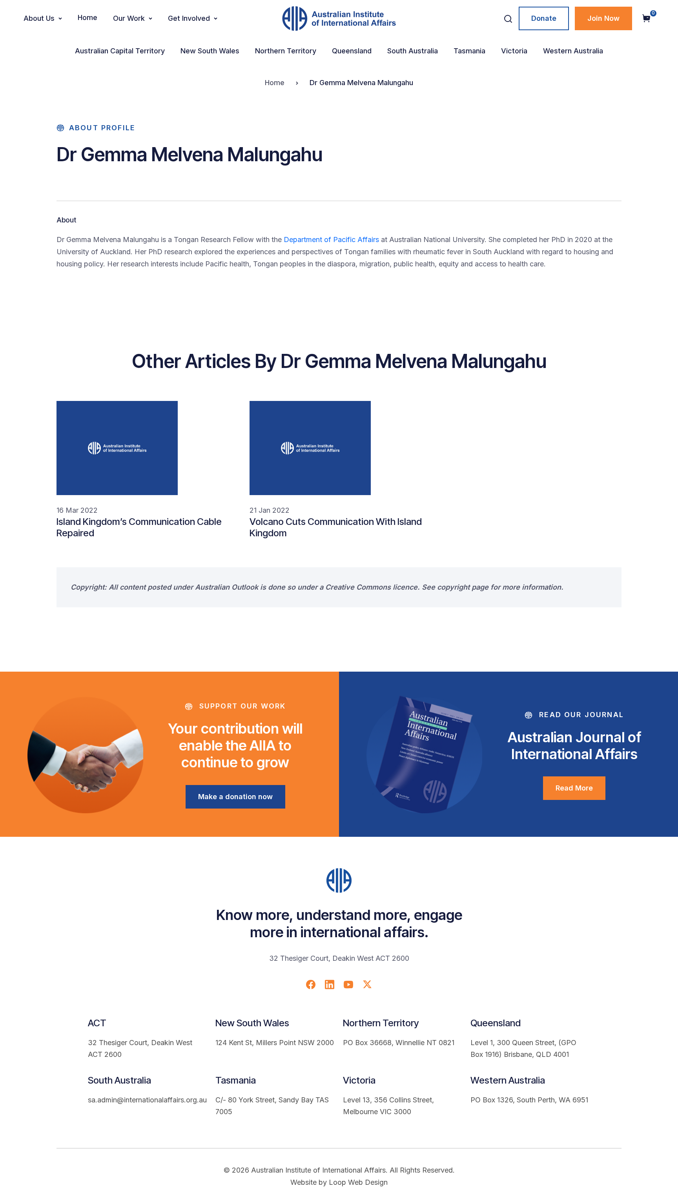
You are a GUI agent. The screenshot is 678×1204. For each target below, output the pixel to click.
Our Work (129, 18)
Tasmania (469, 51)
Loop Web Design (358, 1182)
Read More (574, 788)
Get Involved (189, 18)
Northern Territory (285, 51)
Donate (543, 18)
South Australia (412, 51)
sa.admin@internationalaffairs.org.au (147, 1100)
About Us (39, 18)
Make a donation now (235, 796)
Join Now (603, 18)
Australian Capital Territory (120, 51)
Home (87, 17)
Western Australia (573, 51)
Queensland (352, 51)
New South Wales (209, 51)
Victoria (514, 51)
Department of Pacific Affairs (331, 239)
